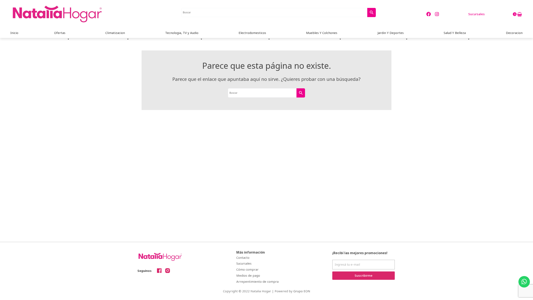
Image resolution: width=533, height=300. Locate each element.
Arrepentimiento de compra (257, 281)
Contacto (242, 257)
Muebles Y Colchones (321, 33)
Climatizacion (115, 33)
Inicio (14, 33)
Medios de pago (248, 275)
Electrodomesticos (252, 33)
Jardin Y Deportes (390, 33)
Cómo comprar (247, 269)
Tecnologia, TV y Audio (181, 33)
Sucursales (244, 263)
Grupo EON (301, 291)
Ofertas (59, 33)
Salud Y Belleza (455, 33)
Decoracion (514, 33)
